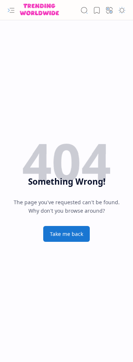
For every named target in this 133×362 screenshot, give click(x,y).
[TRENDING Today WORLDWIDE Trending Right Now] (39, 10)
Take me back (66, 233)
